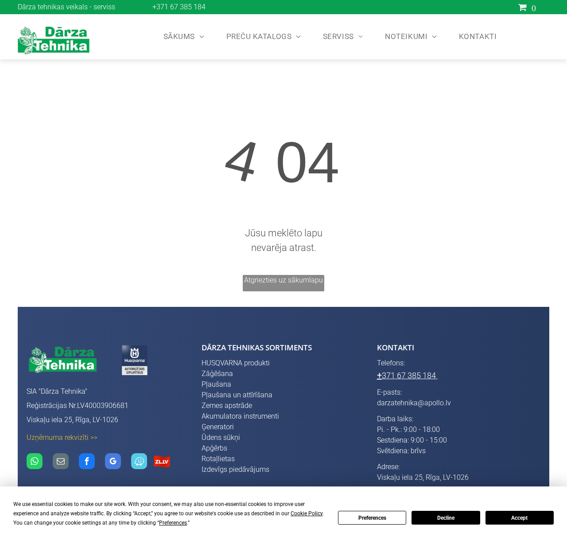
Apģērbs (214, 448)
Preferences (372, 518)
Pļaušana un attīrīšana (237, 395)
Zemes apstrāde (227, 405)
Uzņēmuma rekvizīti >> (62, 437)
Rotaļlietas (218, 459)
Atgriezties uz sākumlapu (283, 280)
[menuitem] (181, 37)
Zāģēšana (217, 373)
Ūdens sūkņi (221, 437)
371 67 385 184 (409, 375)
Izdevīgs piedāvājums (235, 469)
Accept (519, 518)
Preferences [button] (173, 523)
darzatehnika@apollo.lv (414, 403)
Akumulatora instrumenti (240, 416)
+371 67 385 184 (179, 7)
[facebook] (87, 462)
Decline (445, 518)
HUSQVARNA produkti (236, 363)
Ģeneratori (218, 427)
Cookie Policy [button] (306, 513)
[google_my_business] (113, 462)
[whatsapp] (35, 462)
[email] (61, 462)
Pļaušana (216, 384)
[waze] (139, 462)
